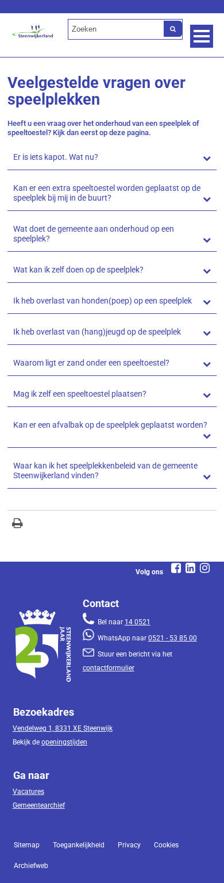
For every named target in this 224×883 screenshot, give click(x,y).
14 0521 (137, 622)
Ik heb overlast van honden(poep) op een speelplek (102, 301)
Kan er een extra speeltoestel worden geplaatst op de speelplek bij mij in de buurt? (106, 193)
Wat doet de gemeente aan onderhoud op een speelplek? (93, 234)
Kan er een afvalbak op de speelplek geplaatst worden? (110, 425)
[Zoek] (173, 29)
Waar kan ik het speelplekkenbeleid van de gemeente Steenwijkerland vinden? (105, 471)
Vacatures (28, 792)
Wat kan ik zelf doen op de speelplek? (78, 270)
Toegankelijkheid (79, 845)
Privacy (129, 845)
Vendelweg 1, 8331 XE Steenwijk (63, 728)
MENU (201, 36)
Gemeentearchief (39, 805)
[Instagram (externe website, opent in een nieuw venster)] (205, 568)
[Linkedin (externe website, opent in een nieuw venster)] (190, 568)
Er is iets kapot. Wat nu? (55, 157)
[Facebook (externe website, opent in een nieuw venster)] (176, 568)
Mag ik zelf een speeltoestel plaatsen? (79, 394)
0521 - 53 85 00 (172, 638)
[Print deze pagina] (17, 524)
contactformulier (108, 668)
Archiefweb (31, 866)
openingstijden (64, 742)
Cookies (166, 845)
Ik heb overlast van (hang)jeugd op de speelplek (97, 332)
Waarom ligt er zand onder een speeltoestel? (91, 363)
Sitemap (27, 845)
